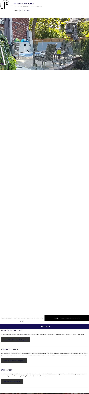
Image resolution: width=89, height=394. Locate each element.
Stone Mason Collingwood (12, 381)
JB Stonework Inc (24, 4)
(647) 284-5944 (24, 10)
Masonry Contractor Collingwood (14, 361)
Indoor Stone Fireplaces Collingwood (15, 340)
